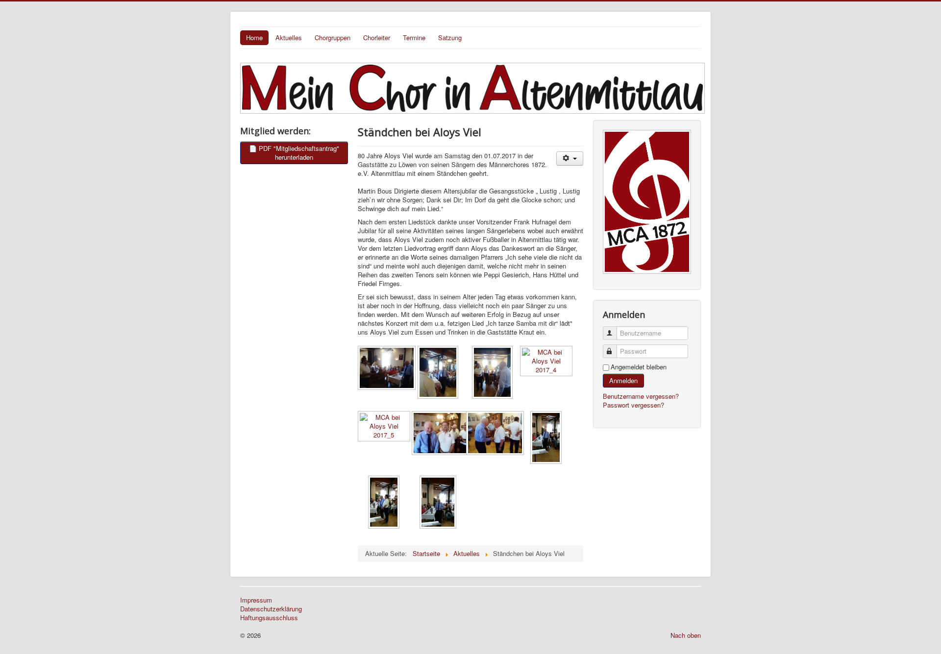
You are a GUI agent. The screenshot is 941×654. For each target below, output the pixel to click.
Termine (414, 37)
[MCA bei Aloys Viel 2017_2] (439, 373)
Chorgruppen (332, 37)
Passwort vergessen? (633, 405)
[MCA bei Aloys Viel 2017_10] (439, 503)
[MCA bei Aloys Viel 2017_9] (385, 503)
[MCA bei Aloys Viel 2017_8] (547, 438)
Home (254, 37)
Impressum (256, 600)
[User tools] (569, 158)
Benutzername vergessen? (641, 396)
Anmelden (623, 380)
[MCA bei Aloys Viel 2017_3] (493, 373)
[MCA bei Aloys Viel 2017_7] (493, 434)
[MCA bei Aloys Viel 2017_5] (385, 427)
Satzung (450, 37)
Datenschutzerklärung (271, 609)
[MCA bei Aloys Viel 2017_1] (385, 369)
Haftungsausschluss (269, 617)
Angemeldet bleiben (639, 367)
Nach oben (685, 635)
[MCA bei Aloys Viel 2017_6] (439, 434)
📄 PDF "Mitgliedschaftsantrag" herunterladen (294, 153)
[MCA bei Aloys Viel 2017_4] (547, 362)
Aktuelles (288, 37)
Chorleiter (376, 37)
